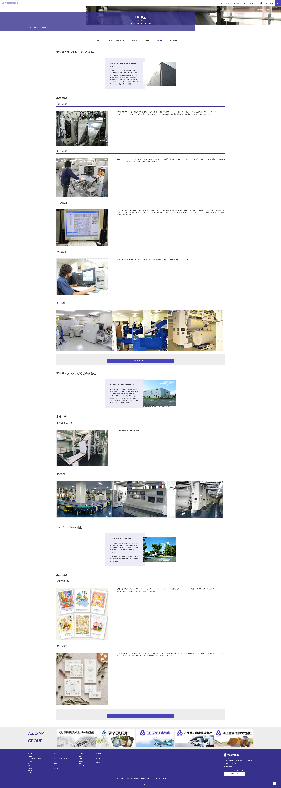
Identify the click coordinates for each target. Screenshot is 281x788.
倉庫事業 (98, 40)
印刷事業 (159, 40)
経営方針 (81, 756)
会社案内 (228, 3)
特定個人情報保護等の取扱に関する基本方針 (138, 779)
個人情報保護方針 (119, 779)
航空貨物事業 (173, 40)
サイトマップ (162, 779)
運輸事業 (134, 40)
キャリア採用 (99, 758)
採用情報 (252, 3)
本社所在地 (30, 773)
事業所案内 (30, 770)
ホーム (220, 3)
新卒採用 (98, 756)
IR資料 (80, 763)
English (98, 762)
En (262, 3)
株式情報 (81, 761)
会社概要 (30, 761)
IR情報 (244, 3)
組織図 (29, 765)
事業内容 (236, 3)
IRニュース (81, 765)
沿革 (29, 763)
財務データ (81, 758)
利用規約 (154, 779)
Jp (260, 3)
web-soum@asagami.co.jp (235, 770)
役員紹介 (30, 768)
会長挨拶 (30, 756)
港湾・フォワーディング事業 (116, 40)
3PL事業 (147, 40)
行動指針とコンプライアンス (34, 758)
